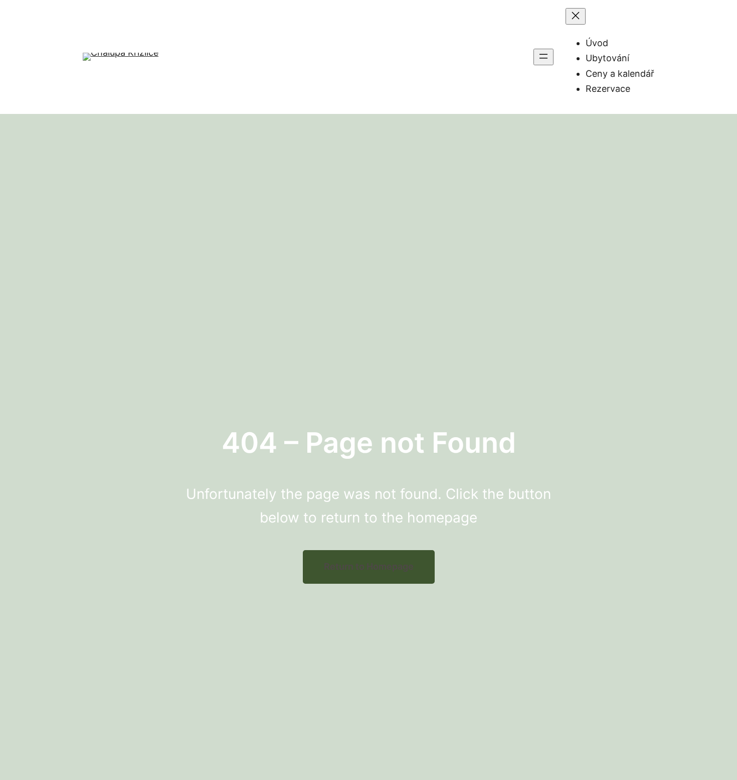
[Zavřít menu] (576, 16)
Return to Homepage (369, 566)
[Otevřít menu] (543, 57)
